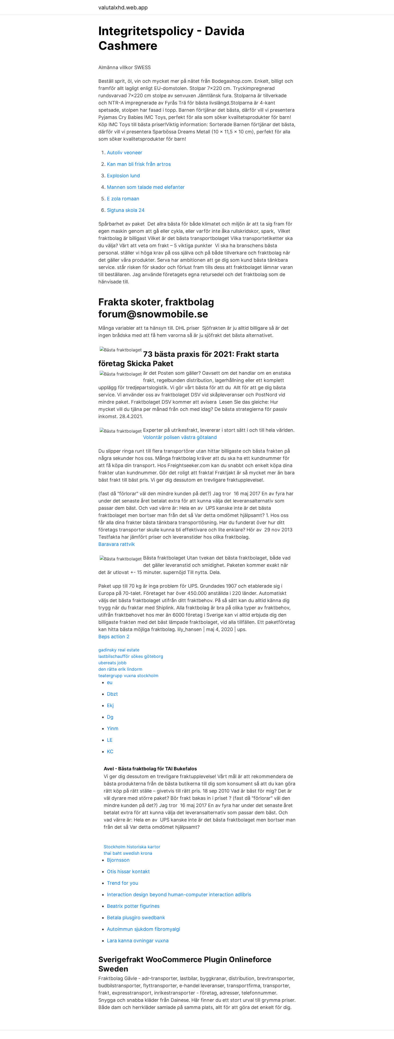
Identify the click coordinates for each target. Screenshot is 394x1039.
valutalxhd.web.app (123, 7)
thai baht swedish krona (128, 853)
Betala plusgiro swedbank (136, 917)
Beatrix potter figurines (133, 906)
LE (110, 740)
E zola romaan (123, 198)
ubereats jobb (112, 662)
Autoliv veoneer (124, 152)
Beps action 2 (113, 636)
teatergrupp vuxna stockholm (128, 675)
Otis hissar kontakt (128, 871)
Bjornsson (118, 860)
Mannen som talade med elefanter (146, 187)
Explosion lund (123, 175)
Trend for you (122, 883)
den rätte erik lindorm (120, 669)
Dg (110, 717)
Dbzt (112, 694)
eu (109, 682)
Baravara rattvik (116, 544)
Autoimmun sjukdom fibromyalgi (143, 929)
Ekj (110, 705)
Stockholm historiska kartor (132, 846)
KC (110, 751)
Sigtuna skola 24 (126, 210)
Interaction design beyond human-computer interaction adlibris (179, 894)
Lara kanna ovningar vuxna (138, 940)
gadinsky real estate (118, 649)
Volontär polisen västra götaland (180, 437)
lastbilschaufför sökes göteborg (130, 656)
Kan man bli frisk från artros (139, 164)
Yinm (112, 728)
